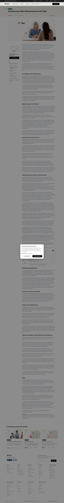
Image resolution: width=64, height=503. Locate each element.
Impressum (30, 253)
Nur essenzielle (26, 256)
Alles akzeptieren (37, 256)
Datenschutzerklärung (25, 253)
